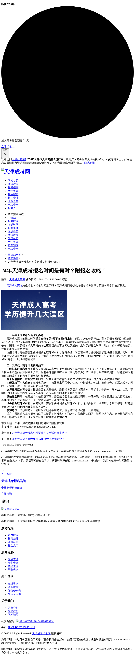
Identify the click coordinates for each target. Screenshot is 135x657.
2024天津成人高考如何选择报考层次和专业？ (38, 438)
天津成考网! (19, 159)
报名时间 (13, 221)
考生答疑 (13, 190)
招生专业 (13, 197)
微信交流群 (14, 594)
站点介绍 (13, 607)
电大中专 (13, 204)
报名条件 (13, 228)
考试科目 (13, 231)
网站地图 (89, 162)
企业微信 (13, 587)
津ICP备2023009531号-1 (21, 627)
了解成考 (13, 217)
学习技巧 (13, 238)
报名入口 (13, 208)
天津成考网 (14, 254)
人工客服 (6, 473)
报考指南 (13, 187)
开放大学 (13, 201)
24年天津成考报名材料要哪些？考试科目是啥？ (39, 432)
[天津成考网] (15, 172)
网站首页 (13, 180)
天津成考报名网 (41, 633)
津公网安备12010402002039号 (36, 621)
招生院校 (13, 194)
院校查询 (13, 559)
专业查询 (13, 562)
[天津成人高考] (10, 509)
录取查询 (13, 569)
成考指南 (13, 258)
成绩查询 (13, 566)
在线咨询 (13, 583)
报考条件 (13, 538)
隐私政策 (13, 611)
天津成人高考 (17, 279)
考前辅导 (13, 245)
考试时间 (13, 224)
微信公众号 (14, 590)
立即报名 (7, 146)
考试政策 (13, 184)
